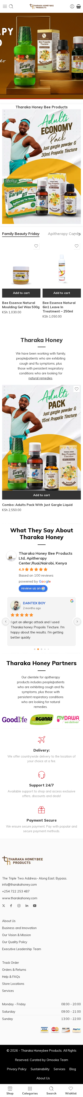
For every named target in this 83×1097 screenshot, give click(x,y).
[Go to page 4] (48, 649)
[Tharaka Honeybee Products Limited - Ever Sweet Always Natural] (41, 6)
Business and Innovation (19, 928)
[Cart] (78, 6)
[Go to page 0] (34, 649)
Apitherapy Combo (65, 234)
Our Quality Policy (14, 942)
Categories (30, 1093)
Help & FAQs (11, 977)
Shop (9, 1093)
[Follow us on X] (3, 905)
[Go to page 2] (41, 649)
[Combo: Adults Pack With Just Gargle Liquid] (41, 442)
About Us (9, 921)
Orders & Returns (14, 970)
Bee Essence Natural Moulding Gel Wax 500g (21, 305)
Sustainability (40, 1069)
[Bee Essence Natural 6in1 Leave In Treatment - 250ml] (62, 270)
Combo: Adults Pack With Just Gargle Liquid (37, 505)
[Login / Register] (72, 6)
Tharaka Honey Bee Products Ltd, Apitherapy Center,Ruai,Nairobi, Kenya (45, 558)
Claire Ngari (33, 603)
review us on (31, 588)
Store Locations (13, 984)
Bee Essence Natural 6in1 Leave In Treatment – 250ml (59, 307)
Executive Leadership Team (21, 949)
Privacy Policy (17, 1069)
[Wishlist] (36, 246)
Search (51, 1093)
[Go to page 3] (45, 649)
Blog (72, 1069)
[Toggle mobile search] (11, 6)
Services (8, 991)
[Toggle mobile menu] (5, 6)
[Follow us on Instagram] (19, 906)
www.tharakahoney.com (19, 898)
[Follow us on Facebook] (11, 905)
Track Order (10, 963)
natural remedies (40, 378)
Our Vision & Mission (16, 935)
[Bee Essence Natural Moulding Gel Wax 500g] (21, 270)
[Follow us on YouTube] (35, 906)
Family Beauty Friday (20, 234)
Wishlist (71, 1093)
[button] (21, 293)
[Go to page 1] (38, 649)
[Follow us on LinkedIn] (27, 905)
